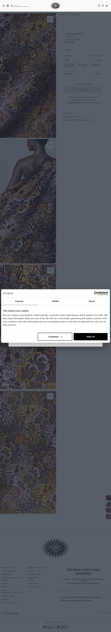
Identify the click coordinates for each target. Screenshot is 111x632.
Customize (53, 336)
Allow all (90, 336)
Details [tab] (55, 301)
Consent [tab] (19, 301)
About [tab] (92, 301)
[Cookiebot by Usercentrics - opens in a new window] (96, 293)
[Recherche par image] (7, 5)
